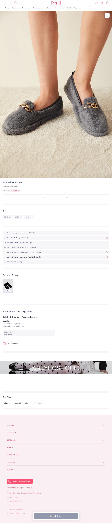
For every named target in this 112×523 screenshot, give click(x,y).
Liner (27, 403)
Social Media (13, 455)
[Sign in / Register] (102, 3)
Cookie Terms (12, 497)
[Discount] (15, 3)
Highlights (12, 433)
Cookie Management (15, 509)
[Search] (10, 3)
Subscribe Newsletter (21, 481)
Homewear (25, 8)
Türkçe (10, 470)
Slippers (7, 403)
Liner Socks (59, 8)
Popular (10, 425)
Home (7, 8)
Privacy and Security (15, 501)
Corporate (12, 440)
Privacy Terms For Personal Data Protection (24, 493)
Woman (15, 8)
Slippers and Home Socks (42, 8)
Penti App (11, 462)
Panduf (18, 403)
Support (10, 447)
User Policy (11, 505)
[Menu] (4, 3)
